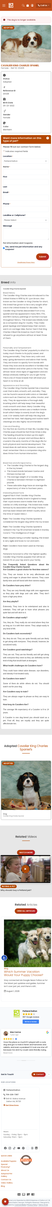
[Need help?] (5, 1201)
